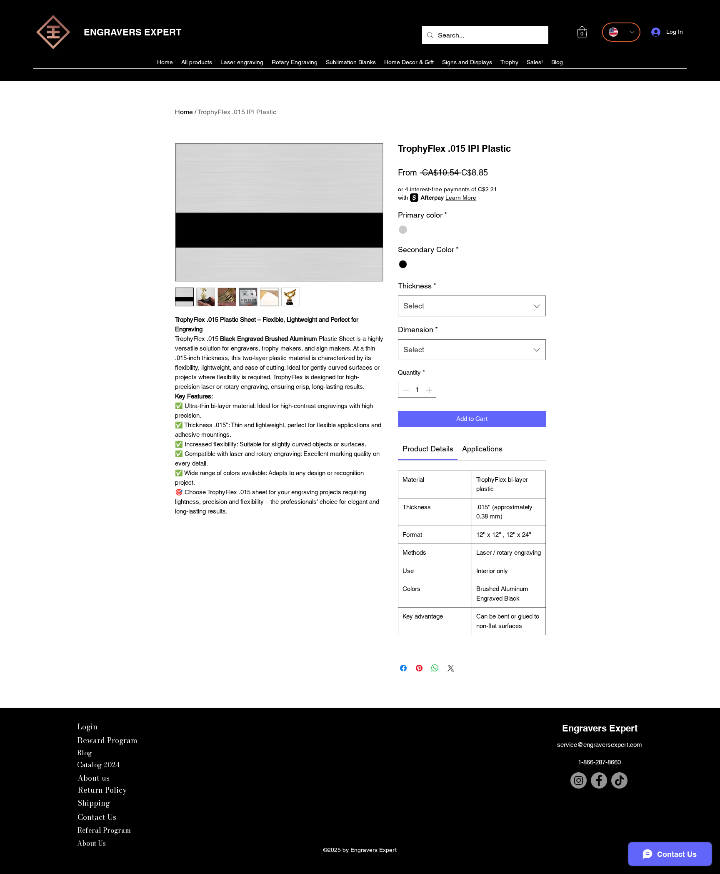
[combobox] (472, 306)
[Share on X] (451, 668)
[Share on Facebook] (403, 668)
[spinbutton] (417, 390)
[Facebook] (599, 780)
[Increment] (429, 390)
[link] (427, 448)
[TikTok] (619, 780)
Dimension (418, 329)
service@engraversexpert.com (599, 744)
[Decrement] (404, 390)
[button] (582, 32)
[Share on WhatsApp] (435, 668)
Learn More (460, 197)
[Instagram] (578, 780)
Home (184, 112)
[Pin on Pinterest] (419, 668)
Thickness (417, 285)
